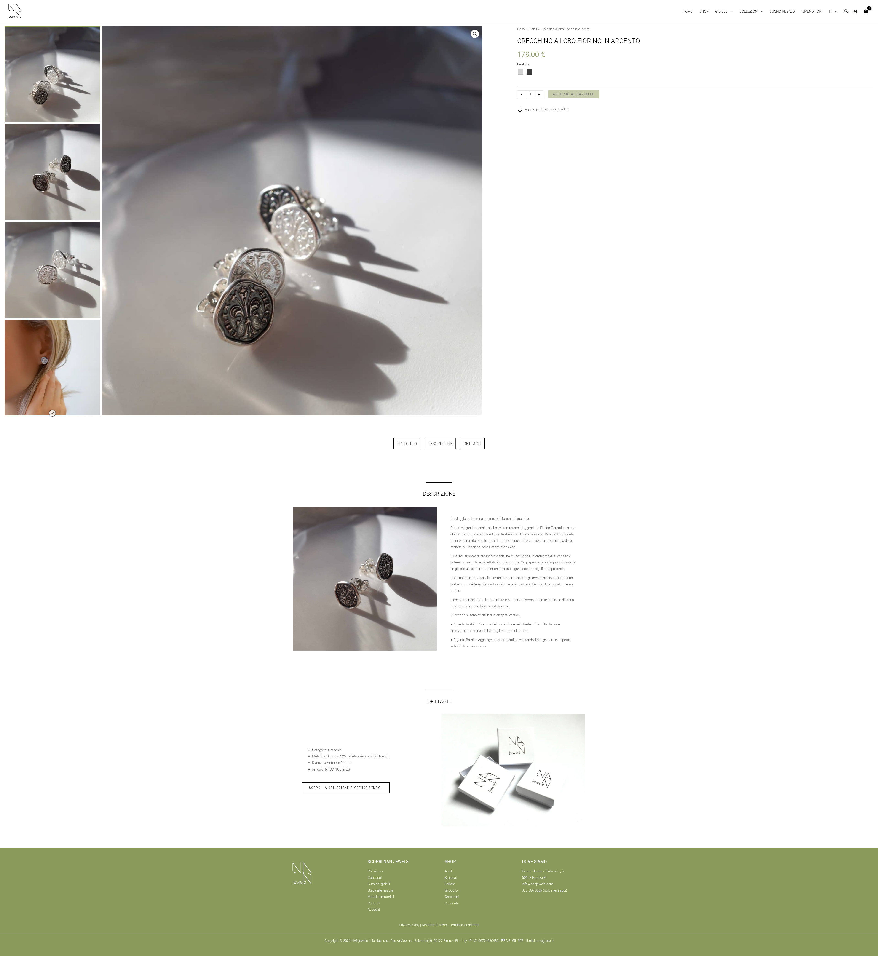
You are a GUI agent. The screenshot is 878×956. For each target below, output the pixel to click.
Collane (450, 884)
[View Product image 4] (52, 368)
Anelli (448, 871)
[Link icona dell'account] (855, 11)
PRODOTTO (407, 443)
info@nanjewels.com (537, 884)
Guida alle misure (380, 890)
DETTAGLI (472, 443)
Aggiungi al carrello (574, 94)
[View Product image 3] (52, 270)
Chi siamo (375, 871)
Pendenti (451, 903)
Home (521, 29)
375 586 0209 (532, 890)
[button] (724, 11)
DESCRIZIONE (440, 443)
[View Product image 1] (52, 74)
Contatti (374, 903)
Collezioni (375, 878)
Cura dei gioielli (379, 884)
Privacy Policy (409, 925)
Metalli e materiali (381, 897)
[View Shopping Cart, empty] (866, 11)
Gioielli (533, 29)
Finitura (523, 64)
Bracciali (451, 878)
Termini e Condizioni (464, 925)
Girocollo (451, 890)
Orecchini (452, 897)
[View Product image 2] (52, 172)
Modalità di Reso (434, 925)
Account (374, 909)
